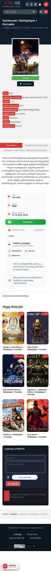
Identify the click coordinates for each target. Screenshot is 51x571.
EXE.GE (5, 531)
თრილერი (27, 84)
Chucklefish (23, 116)
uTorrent (31, 265)
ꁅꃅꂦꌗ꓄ (14, 220)
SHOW (11, 250)
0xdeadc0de (17, 124)
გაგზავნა (15, 501)
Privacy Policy (33, 554)
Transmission (17, 265)
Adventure (18, 28)
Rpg (4, 30)
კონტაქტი (18, 554)
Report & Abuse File (17, 558)
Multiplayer (39, 28)
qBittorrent (16, 269)
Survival (29, 28)
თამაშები (7, 28)
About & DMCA (35, 558)
